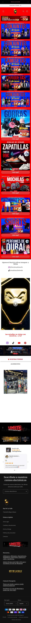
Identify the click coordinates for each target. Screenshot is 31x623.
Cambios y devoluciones (9, 525)
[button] (3, 11)
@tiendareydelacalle (16, 267)
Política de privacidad (12, 617)
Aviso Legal (6, 521)
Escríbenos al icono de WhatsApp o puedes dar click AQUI (13, 589)
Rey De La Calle (14, 615)
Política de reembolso (23, 617)
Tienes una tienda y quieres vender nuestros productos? (13, 584)
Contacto (5, 536)
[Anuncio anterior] (3, 2)
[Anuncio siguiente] (28, 2)
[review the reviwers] (6, 460)
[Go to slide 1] (14, 470)
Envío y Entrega (7, 529)
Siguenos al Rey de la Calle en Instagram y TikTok (15, 263)
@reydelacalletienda (16, 270)
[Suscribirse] (26, 491)
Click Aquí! (15, 256)
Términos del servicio (16, 619)
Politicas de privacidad (9, 533)
